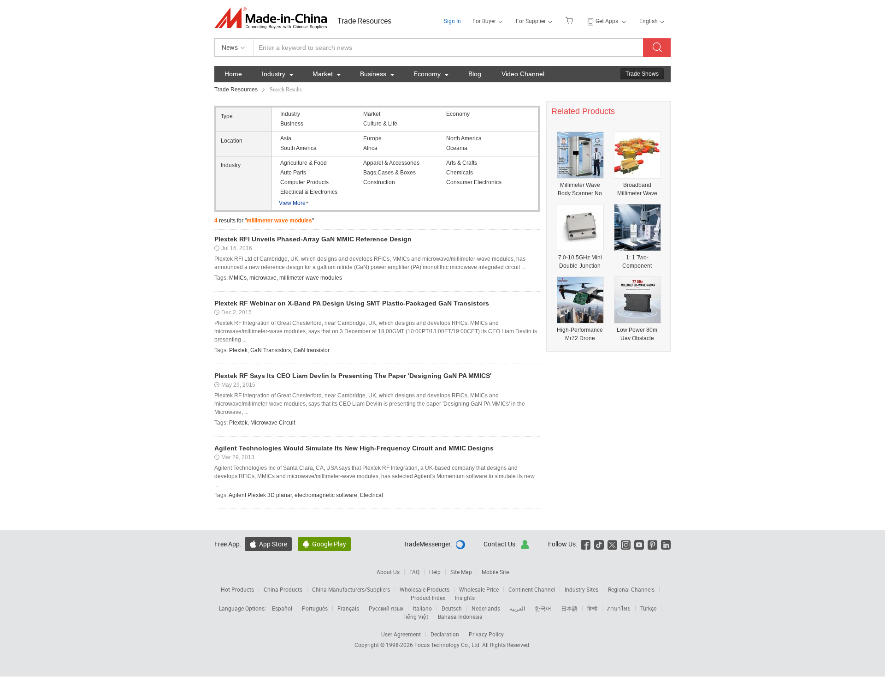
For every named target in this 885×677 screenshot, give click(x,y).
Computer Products (304, 182)
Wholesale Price (479, 589)
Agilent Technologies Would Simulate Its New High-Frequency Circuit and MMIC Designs (354, 448)
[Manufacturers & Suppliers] (273, 18)
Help (435, 571)
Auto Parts (293, 172)
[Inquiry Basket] (570, 20)
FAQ (414, 571)
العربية (517, 608)
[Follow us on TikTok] (599, 543)
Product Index (428, 597)
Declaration (445, 634)
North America (464, 138)
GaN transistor (312, 350)
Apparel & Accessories (391, 163)
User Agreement (401, 634)
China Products (283, 589)
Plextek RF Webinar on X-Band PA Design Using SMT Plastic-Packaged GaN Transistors (351, 303)
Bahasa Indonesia (460, 616)
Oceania (456, 148)
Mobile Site (495, 571)
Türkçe (648, 608)
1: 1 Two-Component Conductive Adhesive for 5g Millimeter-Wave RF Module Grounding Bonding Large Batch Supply (637, 262)
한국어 (543, 608)
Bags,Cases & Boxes (389, 172)
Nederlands (486, 608)
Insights (465, 597)
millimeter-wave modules (310, 278)
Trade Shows (642, 74)
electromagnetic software (326, 495)
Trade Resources (364, 21)
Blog (474, 74)
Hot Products (237, 589)
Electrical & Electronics (308, 192)
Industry (277, 74)
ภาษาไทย (619, 608)
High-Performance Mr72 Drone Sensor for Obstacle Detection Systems (580, 334)
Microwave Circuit (272, 422)
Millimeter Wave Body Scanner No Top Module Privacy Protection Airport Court (579, 189)
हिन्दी (592, 608)
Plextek (238, 350)
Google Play (324, 543)
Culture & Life (380, 123)
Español (282, 608)
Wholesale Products (424, 589)
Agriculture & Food (303, 163)
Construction (379, 182)
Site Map (461, 571)
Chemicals (459, 172)
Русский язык (386, 608)
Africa (370, 148)
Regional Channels (631, 589)
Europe (372, 138)
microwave (263, 278)
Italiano (422, 608)
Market (327, 74)
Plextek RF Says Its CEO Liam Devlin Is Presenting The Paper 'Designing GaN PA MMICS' (352, 375)
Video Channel (523, 74)
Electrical (371, 495)
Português (315, 608)
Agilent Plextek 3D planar (260, 495)
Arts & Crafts (461, 163)
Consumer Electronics (474, 182)
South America (298, 148)
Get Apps (607, 20)
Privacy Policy (486, 634)
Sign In (452, 20)
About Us (388, 571)
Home (233, 74)
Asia (285, 138)
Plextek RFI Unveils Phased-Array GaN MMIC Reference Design (313, 239)
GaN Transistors (270, 350)
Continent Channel (531, 589)
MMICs (238, 278)
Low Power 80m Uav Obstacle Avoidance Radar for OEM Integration (637, 334)
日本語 (569, 608)
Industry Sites (581, 589)
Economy (430, 74)
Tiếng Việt (415, 616)
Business (377, 74)
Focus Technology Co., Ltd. (448, 644)
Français (348, 608)
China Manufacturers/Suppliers (351, 589)
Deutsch (452, 608)
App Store (268, 543)
